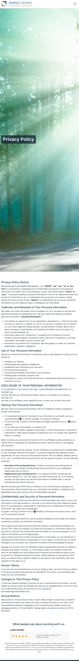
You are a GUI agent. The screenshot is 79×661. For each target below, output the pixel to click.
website (45, 589)
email (52, 608)
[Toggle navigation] (75, 4)
